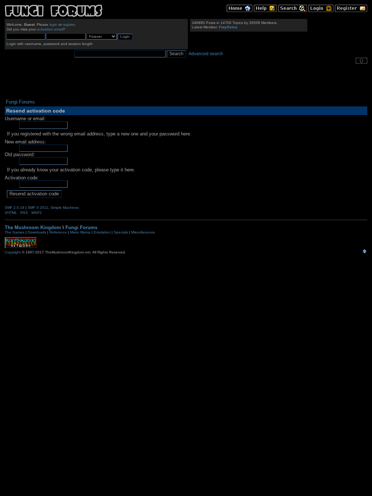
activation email (50, 29)
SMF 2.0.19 (14, 208)
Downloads (37, 232)
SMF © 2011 (38, 208)
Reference (58, 232)
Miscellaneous (143, 232)
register (69, 25)
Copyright (13, 252)
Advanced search (206, 53)
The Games (14, 232)
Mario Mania (80, 232)
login (53, 25)
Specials (121, 232)
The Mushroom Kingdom (33, 227)
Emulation (102, 232)
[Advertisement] (186, 81)
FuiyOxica (228, 27)
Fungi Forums (81, 227)
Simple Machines (64, 208)
